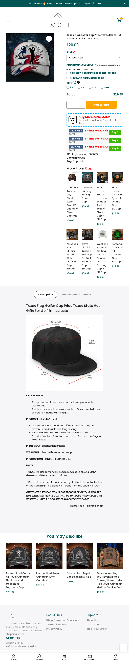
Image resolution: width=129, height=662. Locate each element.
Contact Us (93, 624)
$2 (71, 87)
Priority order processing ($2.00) (93, 73)
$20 (106, 87)
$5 (82, 87)
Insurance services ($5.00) (88, 78)
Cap (82, 157)
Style (71, 52)
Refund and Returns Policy (21, 646)
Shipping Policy (14, 643)
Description (45, 294)
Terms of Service (56, 624)
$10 (94, 87)
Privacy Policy (54, 629)
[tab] (45, 294)
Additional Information (76, 294)
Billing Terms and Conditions (62, 620)
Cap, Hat (78, 161)
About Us (92, 620)
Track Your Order (97, 629)
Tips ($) (73, 82)
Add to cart (101, 105)
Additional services (80, 64)
